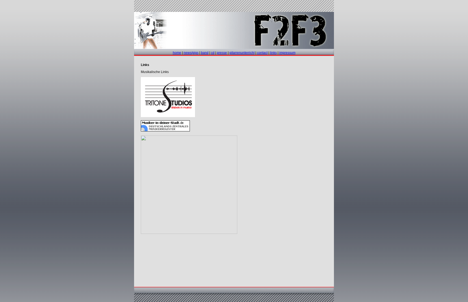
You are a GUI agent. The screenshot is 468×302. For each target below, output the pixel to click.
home (177, 53)
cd (212, 53)
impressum (287, 53)
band (205, 53)
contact (262, 53)
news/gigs (191, 53)
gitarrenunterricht (242, 53)
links (273, 53)
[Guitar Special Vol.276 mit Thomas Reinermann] (189, 232)
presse (222, 53)
